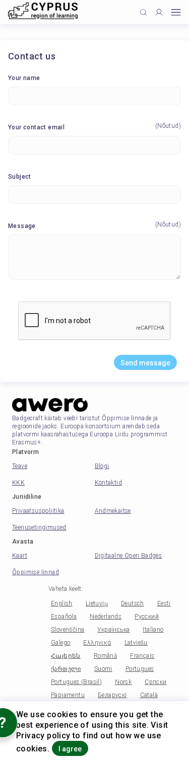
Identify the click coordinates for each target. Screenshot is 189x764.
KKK (18, 482)
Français (142, 655)
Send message (145, 363)
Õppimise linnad (35, 572)
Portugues (139, 668)
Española (64, 616)
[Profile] (159, 12)
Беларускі (112, 695)
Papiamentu (68, 695)
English (62, 603)
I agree (70, 749)
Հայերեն (66, 655)
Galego (60, 642)
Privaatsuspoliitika (38, 510)
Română (105, 655)
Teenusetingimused (39, 527)
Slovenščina (67, 629)
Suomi (103, 668)
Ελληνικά (97, 642)
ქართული (66, 668)
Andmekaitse (113, 510)
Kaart (19, 555)
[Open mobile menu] (176, 12)
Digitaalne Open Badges (128, 555)
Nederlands (105, 616)
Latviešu (136, 642)
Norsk (123, 681)
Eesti (164, 603)
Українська (113, 629)
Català (149, 695)
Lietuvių (97, 603)
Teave (19, 466)
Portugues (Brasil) (76, 681)
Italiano (153, 629)
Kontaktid (108, 482)
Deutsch (132, 603)
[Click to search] (143, 12)
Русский (147, 616)
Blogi (102, 466)
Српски (155, 681)
